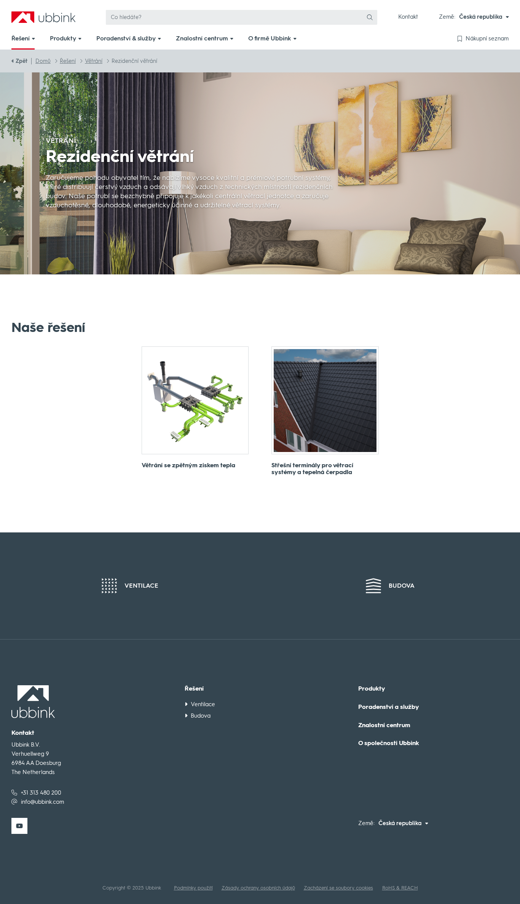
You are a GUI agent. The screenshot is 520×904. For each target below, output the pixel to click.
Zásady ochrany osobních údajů (258, 888)
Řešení (194, 688)
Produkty (371, 688)
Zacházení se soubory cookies (338, 888)
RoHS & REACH (400, 888)
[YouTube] (19, 826)
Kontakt (408, 16)
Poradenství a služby (388, 707)
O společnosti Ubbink (388, 743)
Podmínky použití (193, 888)
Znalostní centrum (384, 725)
